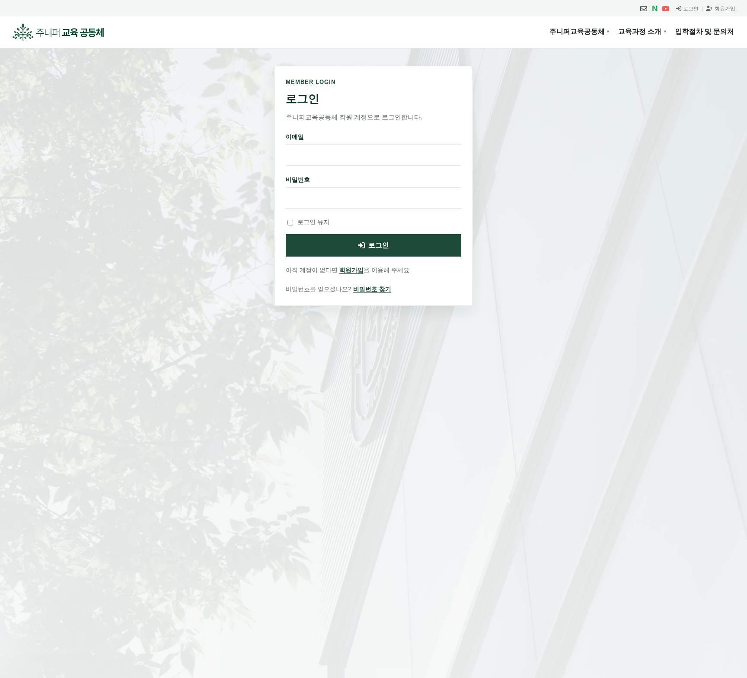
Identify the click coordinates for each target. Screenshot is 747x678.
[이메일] (643, 8)
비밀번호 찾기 (372, 289)
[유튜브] (665, 8)
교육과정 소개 (639, 31)
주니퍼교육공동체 (577, 31)
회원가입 (351, 270)
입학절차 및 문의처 (704, 31)
